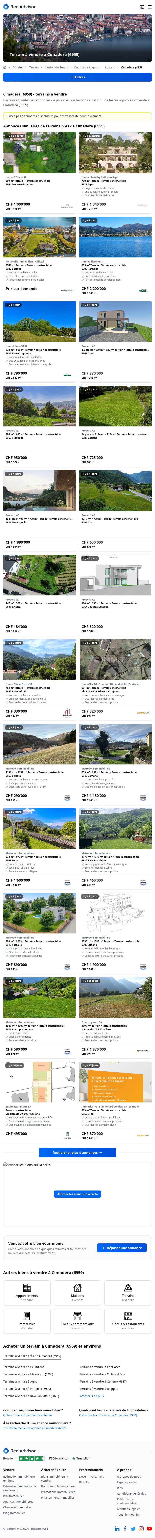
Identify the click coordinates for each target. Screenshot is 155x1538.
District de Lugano (86, 67)
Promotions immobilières (58, 1492)
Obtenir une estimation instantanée (27, 1415)
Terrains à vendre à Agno (20, 1381)
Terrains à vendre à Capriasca (100, 1367)
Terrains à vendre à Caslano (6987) (103, 1381)
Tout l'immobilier (128, 1514)
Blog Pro (84, 1482)
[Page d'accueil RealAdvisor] (19, 6)
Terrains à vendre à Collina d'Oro (102, 1374)
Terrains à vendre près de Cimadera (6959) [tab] (32, 1356)
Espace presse (126, 1482)
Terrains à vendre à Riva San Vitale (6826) (31, 1396)
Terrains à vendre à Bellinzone (23, 1367)
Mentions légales (128, 1509)
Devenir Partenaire (92, 1476)
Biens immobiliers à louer (58, 1486)
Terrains (128, 1297)
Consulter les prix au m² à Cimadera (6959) (108, 1415)
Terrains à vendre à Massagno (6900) (28, 1374)
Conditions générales (131, 1493)
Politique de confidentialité (126, 1501)
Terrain (34, 67)
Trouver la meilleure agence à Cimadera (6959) (34, 1428)
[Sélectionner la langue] (142, 6)
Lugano (110, 67)
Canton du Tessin (56, 67)
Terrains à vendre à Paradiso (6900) (27, 1389)
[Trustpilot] (77, 1458)
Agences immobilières (18, 1501)
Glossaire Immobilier (17, 1507)
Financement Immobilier (57, 1497)
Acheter (18, 67)
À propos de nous (129, 1476)
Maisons (77, 1297)
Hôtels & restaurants (128, 1326)
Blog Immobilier (14, 1513)
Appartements (27, 1297)
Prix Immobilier (13, 1496)
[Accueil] (4, 67)
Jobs (120, 1488)
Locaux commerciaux (77, 1326)
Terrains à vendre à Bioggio (98, 1389)
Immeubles (27, 1326)
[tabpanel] (77, 1379)
